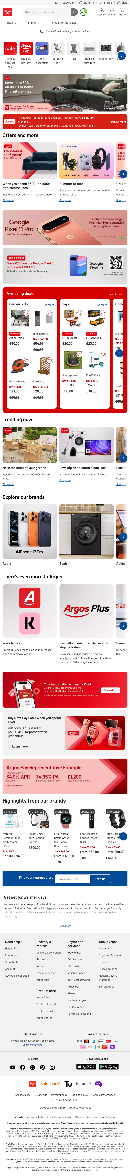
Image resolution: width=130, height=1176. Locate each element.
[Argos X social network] (32, 1067)
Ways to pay (74, 952)
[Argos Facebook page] (23, 1067)
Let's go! (100, 879)
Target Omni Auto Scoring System (36, 837)
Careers (103, 962)
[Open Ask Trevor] (83, 12)
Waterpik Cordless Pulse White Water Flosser (11, 839)
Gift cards (73, 966)
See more (48, 304)
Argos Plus (42, 979)
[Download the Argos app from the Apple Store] (86, 1066)
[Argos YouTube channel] (13, 1067)
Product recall (44, 1010)
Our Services (75, 959)
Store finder (12, 962)
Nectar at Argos (77, 1000)
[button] (26, 313)
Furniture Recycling (79, 1013)
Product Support (46, 1004)
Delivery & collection (48, 952)
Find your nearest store (36, 877)
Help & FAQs (12, 948)
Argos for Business (110, 955)
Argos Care (43, 997)
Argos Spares (44, 1017)
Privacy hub (40, 1094)
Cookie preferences (103, 1094)
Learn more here (32, 1044)
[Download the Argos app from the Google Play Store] (109, 1066)
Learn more (20, 746)
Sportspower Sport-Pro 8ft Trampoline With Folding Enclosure (70, 375)
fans (49, 908)
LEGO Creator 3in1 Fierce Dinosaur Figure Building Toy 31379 (71, 338)
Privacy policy (59, 1094)
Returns (41, 959)
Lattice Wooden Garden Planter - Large (42, 381)
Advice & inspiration (17, 975)
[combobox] (47, 12)
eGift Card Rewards (79, 979)
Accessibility (22, 1094)
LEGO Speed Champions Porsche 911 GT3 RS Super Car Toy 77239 (94, 338)
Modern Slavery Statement (108, 977)
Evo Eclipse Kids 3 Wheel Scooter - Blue (94, 375)
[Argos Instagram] (52, 1067)
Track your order (46, 972)
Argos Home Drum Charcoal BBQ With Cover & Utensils (18, 338)
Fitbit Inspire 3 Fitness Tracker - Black (90, 837)
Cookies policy (79, 1094)
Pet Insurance (76, 1006)
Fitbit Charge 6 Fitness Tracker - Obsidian (116, 837)
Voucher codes (76, 972)
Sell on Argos (106, 986)
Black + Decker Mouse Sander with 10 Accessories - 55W (18, 381)
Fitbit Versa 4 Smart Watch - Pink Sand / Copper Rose (62, 839)
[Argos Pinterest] (42, 1067)
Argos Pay (73, 986)
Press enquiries (108, 968)
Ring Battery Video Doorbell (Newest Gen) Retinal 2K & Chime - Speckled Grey (42, 334)
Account (10, 968)
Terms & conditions (66, 1099)
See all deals (116, 294)
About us (104, 948)
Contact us (11, 955)
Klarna (71, 993)
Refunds (41, 966)
